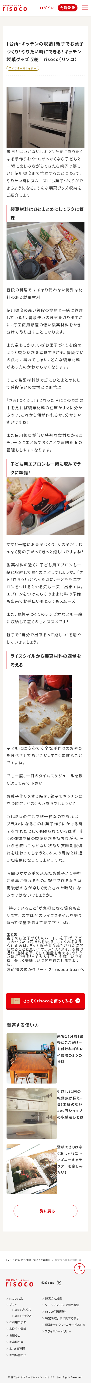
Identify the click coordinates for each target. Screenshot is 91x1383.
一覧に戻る (45, 1210)
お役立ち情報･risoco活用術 (33, 1260)
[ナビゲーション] (85, 8)
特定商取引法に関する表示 (62, 1318)
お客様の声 (16, 1342)
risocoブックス (21, 1310)
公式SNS (48, 1282)
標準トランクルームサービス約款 (65, 1325)
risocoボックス (22, 1316)
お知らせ (14, 1336)
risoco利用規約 (55, 1312)
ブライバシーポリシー (58, 1331)
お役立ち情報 (17, 1329)
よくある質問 (17, 1349)
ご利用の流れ (17, 1322)
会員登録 (67, 7)
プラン (13, 1305)
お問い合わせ (17, 1355)
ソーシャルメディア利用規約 (62, 1305)
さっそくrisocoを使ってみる (48, 1001)
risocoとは (16, 1298)
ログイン (47, 8)
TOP (8, 1259)
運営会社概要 (53, 1298)
